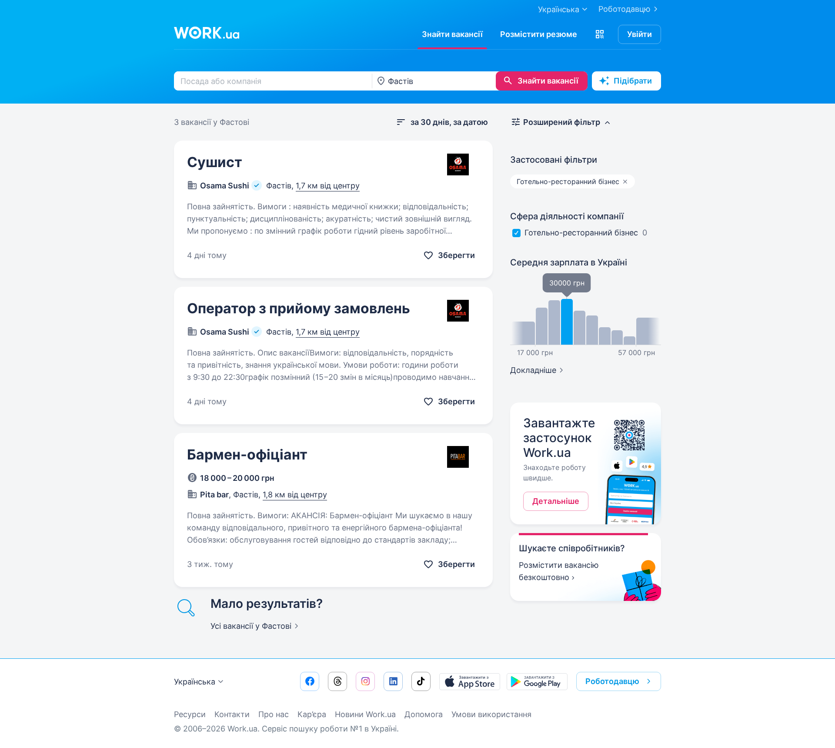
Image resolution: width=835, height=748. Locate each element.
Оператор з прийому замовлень (298, 308)
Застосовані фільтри (553, 159)
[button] (599, 34)
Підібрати (633, 80)
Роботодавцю (624, 8)
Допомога (423, 714)
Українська (194, 681)
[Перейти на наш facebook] (309, 681)
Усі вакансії (250, 626)
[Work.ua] (206, 32)
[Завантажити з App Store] (469, 681)
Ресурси (190, 714)
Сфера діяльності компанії (567, 216)
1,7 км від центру (328, 185)
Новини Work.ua (365, 714)
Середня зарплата (568, 262)
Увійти (639, 34)
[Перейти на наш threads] (337, 681)
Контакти (232, 714)
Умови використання (491, 714)
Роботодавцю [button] (612, 681)
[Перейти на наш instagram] (365, 681)
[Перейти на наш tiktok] (421, 681)
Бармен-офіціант (247, 454)
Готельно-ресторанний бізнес (581, 232)
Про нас (273, 714)
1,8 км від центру (295, 494)
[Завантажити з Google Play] (537, 681)
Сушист (214, 162)
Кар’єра (311, 714)
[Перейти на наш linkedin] (393, 681)
